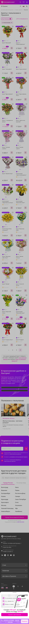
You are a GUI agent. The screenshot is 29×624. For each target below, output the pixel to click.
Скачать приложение (14, 614)
